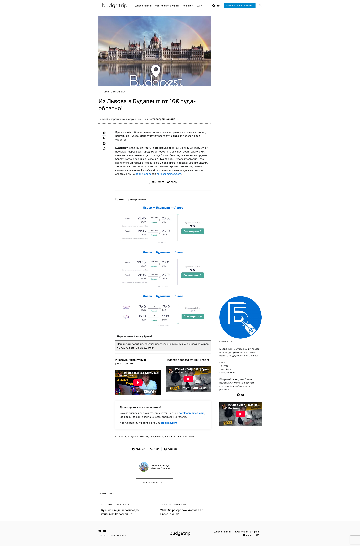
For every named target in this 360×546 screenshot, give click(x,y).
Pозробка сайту (106, 536)
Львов (191, 436)
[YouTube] (218, 5)
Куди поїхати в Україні (247, 531)
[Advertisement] (240, 474)
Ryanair (135, 436)
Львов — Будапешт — (163, 207)
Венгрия (182, 436)
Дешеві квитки (222, 531)
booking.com (143, 173)
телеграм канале (163, 119)
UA (257, 535)
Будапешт (170, 436)
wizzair (144, 436)
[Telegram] (213, 5)
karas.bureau (120, 536)
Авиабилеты (156, 436)
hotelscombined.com (169, 173)
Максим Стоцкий (160, 468)
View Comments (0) (152, 482)
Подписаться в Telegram (239, 5)
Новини (247, 535)
